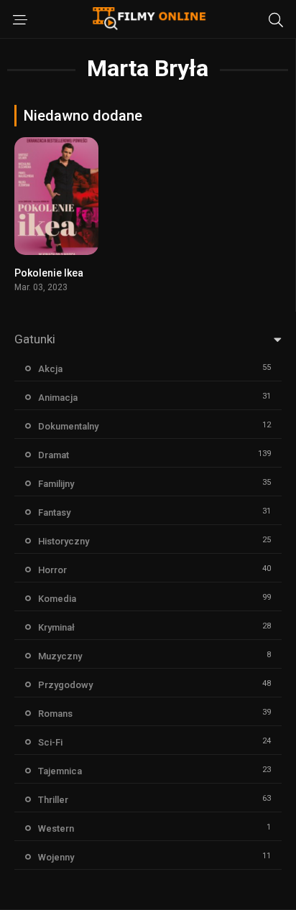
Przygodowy (65, 684)
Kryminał (56, 627)
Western (56, 828)
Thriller (53, 799)
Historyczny (63, 541)
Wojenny (56, 857)
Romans (55, 713)
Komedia (57, 598)
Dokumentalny (68, 426)
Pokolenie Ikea (48, 273)
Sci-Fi (50, 742)
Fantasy (54, 512)
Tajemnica (60, 771)
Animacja (58, 397)
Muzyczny (60, 656)
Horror (52, 570)
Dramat (53, 455)
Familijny (56, 483)
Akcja (50, 368)
